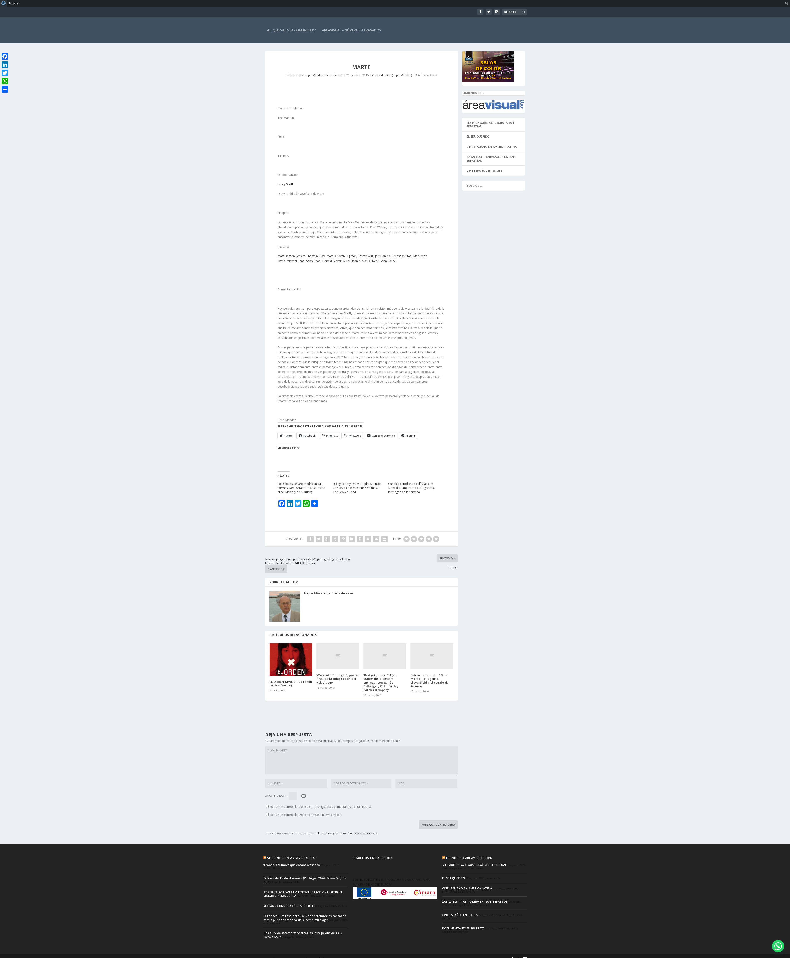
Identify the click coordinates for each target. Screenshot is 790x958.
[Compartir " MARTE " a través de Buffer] (360, 539)
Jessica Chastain (307, 256)
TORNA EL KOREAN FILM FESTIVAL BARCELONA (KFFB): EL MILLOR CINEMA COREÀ (303, 894)
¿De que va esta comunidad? (291, 30)
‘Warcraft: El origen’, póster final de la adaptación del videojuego (337, 678)
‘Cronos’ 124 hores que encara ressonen (291, 865)
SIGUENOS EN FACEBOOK (373, 858)
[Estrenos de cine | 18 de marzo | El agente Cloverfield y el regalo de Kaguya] (431, 656)
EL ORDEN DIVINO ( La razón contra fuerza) (290, 683)
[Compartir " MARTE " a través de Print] (384, 539)
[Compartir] (5, 89)
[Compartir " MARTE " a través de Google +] (327, 539)
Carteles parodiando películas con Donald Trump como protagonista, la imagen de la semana (411, 488)
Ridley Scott (285, 184)
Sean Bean (313, 261)
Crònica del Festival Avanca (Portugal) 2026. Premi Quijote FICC (304, 880)
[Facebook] (5, 56)
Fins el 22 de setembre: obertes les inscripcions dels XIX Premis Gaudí (302, 935)
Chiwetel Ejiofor (345, 256)
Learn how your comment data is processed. (348, 833)
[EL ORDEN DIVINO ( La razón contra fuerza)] (290, 659)
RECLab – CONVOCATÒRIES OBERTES (289, 906)
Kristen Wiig (365, 256)
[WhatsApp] (5, 81)
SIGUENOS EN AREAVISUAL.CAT (292, 858)
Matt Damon (286, 256)
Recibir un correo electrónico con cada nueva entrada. (306, 815)
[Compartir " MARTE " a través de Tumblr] (335, 539)
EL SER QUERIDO (478, 136)
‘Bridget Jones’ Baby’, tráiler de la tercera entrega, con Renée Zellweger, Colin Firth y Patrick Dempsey (380, 682)
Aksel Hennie (351, 261)
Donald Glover (331, 261)
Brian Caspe (388, 261)
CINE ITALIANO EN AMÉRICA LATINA (492, 147)
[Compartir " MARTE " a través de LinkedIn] (351, 539)
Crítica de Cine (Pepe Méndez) (392, 75)
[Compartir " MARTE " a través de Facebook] (310, 539)
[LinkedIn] (5, 65)
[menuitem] (3, 3)
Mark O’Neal (370, 261)
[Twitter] (5, 73)
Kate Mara (326, 256)
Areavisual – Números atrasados (351, 30)
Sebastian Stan (401, 256)
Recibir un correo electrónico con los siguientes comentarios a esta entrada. (321, 807)
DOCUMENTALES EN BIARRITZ (463, 928)
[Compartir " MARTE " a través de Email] (376, 539)
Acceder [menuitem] (14, 3)
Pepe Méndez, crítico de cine (324, 75)
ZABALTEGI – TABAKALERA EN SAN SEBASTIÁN (491, 158)
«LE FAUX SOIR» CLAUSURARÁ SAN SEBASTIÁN (490, 124)
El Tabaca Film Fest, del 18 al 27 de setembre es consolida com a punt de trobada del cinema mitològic (304, 918)
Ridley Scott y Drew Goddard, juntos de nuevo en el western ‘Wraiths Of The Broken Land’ (357, 488)
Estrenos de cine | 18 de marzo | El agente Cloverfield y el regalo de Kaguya (429, 680)
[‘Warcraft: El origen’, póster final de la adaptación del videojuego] (337, 656)
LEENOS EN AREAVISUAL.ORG (469, 858)
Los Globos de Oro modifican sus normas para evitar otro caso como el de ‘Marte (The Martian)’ (301, 488)
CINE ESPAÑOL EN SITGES (484, 170)
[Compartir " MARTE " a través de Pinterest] (343, 539)
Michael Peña (295, 261)
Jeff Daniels (382, 256)
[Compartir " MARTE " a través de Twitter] (319, 539)
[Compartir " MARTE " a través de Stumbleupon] (368, 539)
